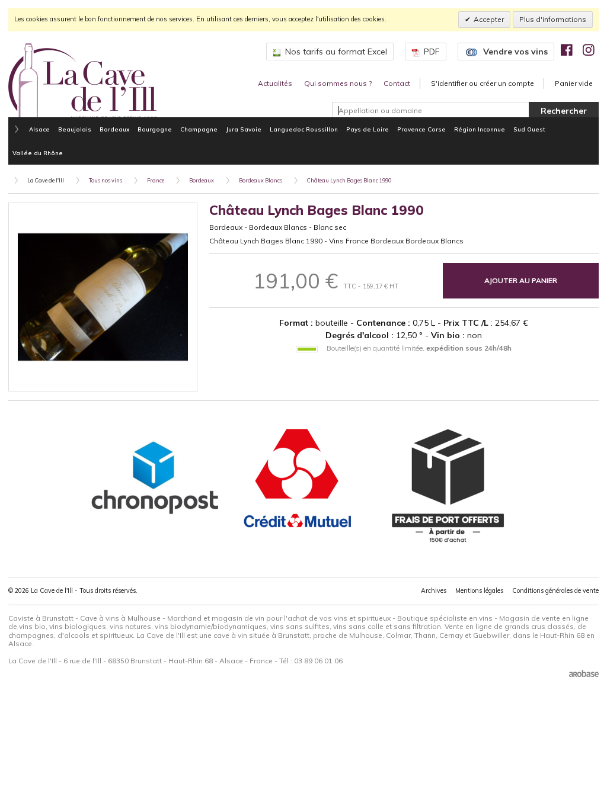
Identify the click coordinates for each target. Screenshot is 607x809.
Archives (433, 590)
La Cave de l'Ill (45, 180)
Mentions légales (479, 590)
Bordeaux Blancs (260, 180)
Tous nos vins (105, 180)
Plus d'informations (552, 19)
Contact (397, 83)
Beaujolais (74, 129)
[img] (567, 49)
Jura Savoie (243, 129)
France (155, 180)
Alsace (39, 129)
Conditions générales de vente (555, 590)
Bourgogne (155, 129)
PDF (432, 51)
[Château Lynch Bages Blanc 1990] (102, 297)
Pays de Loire (367, 129)
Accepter (489, 19)
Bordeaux (114, 129)
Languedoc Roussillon (304, 129)
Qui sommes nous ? (338, 83)
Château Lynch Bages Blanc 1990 (349, 180)
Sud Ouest (529, 129)
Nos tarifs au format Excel (336, 51)
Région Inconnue (479, 129)
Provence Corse (421, 129)
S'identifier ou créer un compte (482, 83)
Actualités (275, 83)
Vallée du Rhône (37, 152)
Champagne (199, 129)
